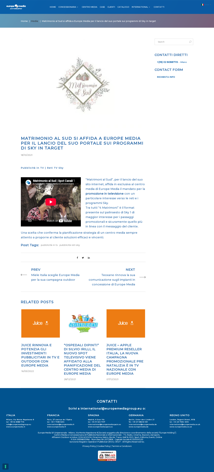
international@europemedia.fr (60, 424)
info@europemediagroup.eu (18, 424)
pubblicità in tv (49, 245)
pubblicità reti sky (69, 245)
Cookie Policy (103, 446)
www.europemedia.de (139, 427)
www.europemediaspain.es (100, 427)
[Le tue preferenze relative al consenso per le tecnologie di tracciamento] (5, 466)
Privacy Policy (89, 446)
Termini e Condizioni (122, 446)
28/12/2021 (70, 379)
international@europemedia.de (143, 424)
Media (34, 21)
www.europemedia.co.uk (181, 427)
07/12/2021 (113, 379)
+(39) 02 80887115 (167, 62)
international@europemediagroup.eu (111, 408)
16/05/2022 (27, 371)
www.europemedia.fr (56, 427)
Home (24, 21)
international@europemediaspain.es (104, 424)
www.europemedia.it (15, 427)
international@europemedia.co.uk (185, 424)
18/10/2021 (27, 155)
